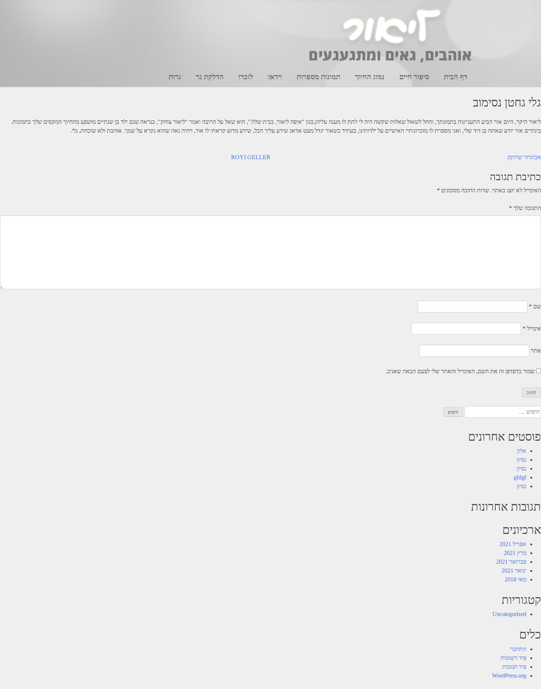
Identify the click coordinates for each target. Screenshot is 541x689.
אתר (536, 350)
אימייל (532, 328)
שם (535, 306)
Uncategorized (509, 614)
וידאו (275, 77)
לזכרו (245, 77)
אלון (521, 451)
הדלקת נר (210, 77)
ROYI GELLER (250, 157)
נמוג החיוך (370, 77)
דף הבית (455, 77)
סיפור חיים (414, 77)
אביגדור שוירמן (524, 157)
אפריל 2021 (512, 544)
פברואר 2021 (511, 562)
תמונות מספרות (318, 77)
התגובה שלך (525, 208)
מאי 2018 (515, 579)
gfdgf (520, 477)
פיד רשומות (513, 658)
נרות (175, 77)
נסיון (521, 460)
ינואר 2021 (514, 570)
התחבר (518, 649)
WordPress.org (509, 675)
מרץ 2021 (515, 553)
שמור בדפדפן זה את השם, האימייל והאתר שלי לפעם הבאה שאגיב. (460, 371)
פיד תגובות (514, 667)
